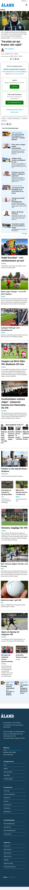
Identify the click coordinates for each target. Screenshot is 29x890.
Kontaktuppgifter (8, 779)
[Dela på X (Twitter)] (13, 59)
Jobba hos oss (7, 827)
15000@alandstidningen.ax (14, 750)
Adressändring (7, 853)
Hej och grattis (7, 805)
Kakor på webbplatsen (9, 830)
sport (4, 118)
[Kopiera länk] (18, 59)
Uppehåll (6, 860)
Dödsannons (7, 798)
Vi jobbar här (7, 846)
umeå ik (4, 120)
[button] (2, 425)
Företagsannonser (9, 761)
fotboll (24, 118)
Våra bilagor (7, 775)
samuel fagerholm (13, 118)
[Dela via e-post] (15, 59)
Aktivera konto (14, 112)
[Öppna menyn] (26, 5)
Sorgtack (6, 801)
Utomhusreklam (8, 772)
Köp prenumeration (14, 102)
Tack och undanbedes (9, 794)
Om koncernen (7, 834)
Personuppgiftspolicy (9, 824)
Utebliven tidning (8, 863)
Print (5, 765)
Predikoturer (7, 808)
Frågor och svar (8, 856)
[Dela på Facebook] (11, 59)
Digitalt (6, 768)
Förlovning (6, 791)
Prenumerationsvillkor (9, 867)
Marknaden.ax (7, 812)
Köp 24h (14, 86)
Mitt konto (24, 1)
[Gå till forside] (7, 5)
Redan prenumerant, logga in (15, 69)
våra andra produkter (18, 74)
